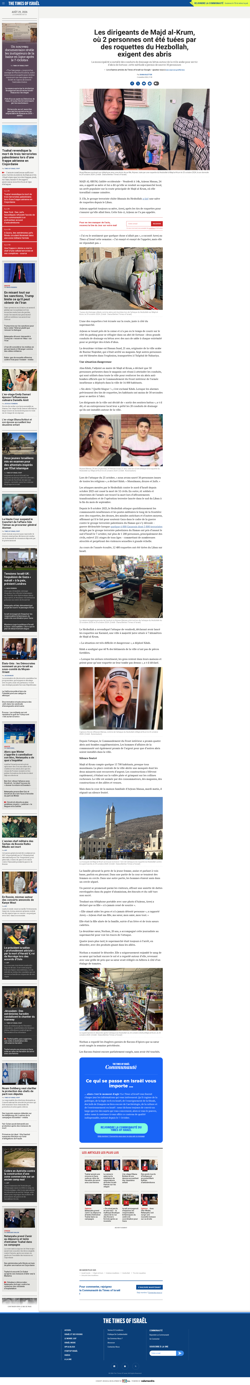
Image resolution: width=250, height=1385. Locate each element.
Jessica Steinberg (11, 403)
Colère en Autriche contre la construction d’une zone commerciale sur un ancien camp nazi (19, 1175)
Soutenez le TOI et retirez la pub (236, 3)
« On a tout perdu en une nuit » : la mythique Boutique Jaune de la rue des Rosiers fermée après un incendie (112, 1214)
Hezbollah (126, 1273)
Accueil (67, 1330)
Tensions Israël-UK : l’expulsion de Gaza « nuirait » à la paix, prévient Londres (17, 578)
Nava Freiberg (12, 287)
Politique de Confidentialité (117, 1334)
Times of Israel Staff (21, 65)
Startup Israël (71, 1351)
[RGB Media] (126, 1381)
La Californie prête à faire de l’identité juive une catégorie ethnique (14, 693)
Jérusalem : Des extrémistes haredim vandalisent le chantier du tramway (19, 1015)
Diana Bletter (146, 75)
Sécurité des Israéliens (89, 1275)
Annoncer (111, 1343)
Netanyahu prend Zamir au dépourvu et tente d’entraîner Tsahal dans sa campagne (93, 1213)
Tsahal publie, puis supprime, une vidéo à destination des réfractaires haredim (18, 1041)
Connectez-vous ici (155, 1292)
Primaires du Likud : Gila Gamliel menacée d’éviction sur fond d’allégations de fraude (16, 1136)
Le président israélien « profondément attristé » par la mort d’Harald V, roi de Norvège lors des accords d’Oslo (19, 953)
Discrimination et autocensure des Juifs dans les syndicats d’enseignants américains (17, 704)
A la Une (67, 1359)
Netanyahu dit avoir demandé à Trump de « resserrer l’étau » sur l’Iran (18, 338)
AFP (5, 850)
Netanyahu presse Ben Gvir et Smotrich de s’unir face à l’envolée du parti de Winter (18, 794)
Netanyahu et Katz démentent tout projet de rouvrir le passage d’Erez (19, 606)
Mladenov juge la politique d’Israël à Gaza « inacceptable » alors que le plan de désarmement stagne (19, 626)
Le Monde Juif (70, 1338)
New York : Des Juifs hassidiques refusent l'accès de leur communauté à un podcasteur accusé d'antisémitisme (19, 217)
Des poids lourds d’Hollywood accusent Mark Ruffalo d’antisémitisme (148, 1178)
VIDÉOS (67, 1355)
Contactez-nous (114, 1347)
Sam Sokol (10, 748)
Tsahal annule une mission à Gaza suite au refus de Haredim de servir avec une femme (92, 1178)
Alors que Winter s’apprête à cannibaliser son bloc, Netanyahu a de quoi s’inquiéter (19, 756)
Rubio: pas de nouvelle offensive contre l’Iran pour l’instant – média (18, 358)
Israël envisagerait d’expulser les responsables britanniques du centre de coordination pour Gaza (130, 1214)
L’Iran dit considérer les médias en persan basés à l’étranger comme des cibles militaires (19, 349)
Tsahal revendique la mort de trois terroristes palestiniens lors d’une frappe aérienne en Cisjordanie (19, 157)
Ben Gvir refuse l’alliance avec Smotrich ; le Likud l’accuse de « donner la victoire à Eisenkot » (17, 783)
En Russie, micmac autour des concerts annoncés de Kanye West (18, 899)
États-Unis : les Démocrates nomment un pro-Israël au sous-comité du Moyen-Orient (18, 668)
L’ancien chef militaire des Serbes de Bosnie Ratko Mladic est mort (17, 844)
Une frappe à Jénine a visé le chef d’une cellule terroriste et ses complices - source (18, 251)
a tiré (146, 198)
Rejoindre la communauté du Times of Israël (121, 1128)
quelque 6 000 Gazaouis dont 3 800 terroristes (136, 526)
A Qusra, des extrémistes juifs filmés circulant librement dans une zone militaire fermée (19, 235)
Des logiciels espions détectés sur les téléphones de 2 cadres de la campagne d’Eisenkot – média (17, 1115)
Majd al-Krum (98, 1273)
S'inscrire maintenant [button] (149, 1287)
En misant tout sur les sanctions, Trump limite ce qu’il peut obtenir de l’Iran (19, 298)
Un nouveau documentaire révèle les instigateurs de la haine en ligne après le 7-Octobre (19, 53)
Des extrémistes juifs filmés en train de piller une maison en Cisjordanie (19, 1264)
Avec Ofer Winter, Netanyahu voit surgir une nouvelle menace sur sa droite (148, 1213)
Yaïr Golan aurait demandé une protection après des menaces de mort (16, 1126)
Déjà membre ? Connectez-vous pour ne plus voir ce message (121, 1136)
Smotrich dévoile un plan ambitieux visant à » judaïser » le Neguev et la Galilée (18, 804)
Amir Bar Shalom (13, 1232)
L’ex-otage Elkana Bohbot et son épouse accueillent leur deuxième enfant (130, 1178)
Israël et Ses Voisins (73, 1334)
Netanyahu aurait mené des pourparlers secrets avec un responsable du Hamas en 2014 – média (19, 112)
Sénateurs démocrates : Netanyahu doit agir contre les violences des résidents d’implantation (17, 1285)
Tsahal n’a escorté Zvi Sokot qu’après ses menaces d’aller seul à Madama (19, 1274)
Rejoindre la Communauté (208, 3)
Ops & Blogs (69, 1347)
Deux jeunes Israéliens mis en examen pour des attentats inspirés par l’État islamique (19, 463)
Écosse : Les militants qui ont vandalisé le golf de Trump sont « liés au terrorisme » (15, 714)
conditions (152, 228)
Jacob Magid (9, 675)
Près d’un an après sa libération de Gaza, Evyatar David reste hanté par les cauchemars (20, 101)
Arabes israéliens (112, 1273)
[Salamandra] (147, 1381)
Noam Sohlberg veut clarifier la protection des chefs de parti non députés (19, 1091)
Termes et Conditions (115, 1330)
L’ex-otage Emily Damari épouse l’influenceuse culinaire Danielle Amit (16, 397)
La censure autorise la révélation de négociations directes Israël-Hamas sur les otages (110, 1180)
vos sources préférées (175, 70)
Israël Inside (85, 1273)
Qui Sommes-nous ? (115, 1338)
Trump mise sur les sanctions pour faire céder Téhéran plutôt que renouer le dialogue (19, 328)
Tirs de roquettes (139, 1273)
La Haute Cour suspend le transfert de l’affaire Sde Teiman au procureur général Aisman (19, 523)
